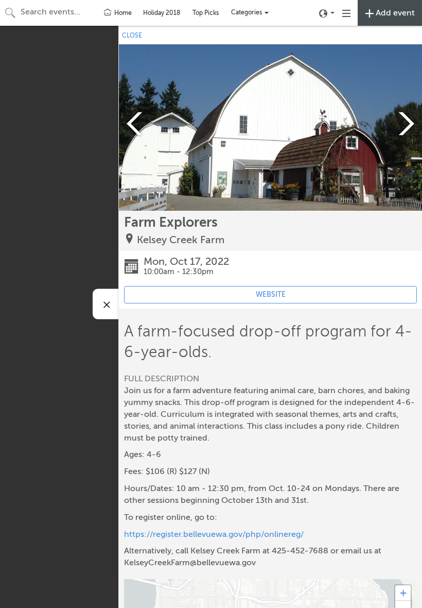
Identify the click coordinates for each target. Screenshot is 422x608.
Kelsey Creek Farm (180, 240)
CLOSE (132, 35)
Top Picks (205, 12)
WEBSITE (271, 294)
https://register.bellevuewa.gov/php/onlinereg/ (214, 534)
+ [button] (403, 592)
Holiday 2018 (161, 12)
